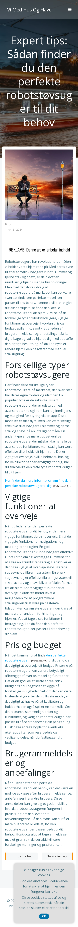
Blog (8, 224)
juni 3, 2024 (15, 229)
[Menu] (69, 9)
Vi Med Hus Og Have (29, 9)
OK (44, 916)
